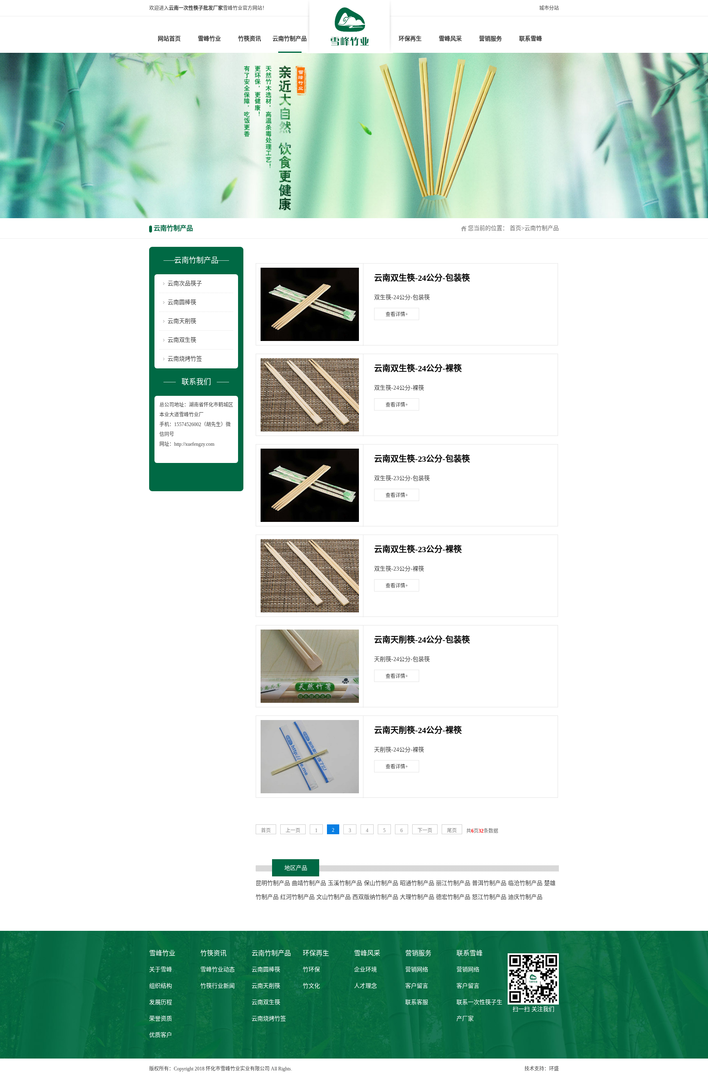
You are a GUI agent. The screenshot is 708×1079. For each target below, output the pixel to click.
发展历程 (160, 1002)
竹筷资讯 (249, 39)
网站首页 (169, 39)
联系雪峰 (530, 39)
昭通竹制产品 (417, 883)
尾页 (452, 830)
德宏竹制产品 (453, 897)
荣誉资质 (160, 1019)
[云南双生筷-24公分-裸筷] (309, 394)
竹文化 (311, 986)
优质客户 (160, 1035)
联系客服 (416, 1002)
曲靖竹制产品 (309, 883)
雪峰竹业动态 (217, 969)
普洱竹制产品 (489, 883)
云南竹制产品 (289, 39)
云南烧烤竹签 (185, 359)
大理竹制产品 (417, 897)
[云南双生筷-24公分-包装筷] (309, 304)
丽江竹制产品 (453, 883)
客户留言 (416, 986)
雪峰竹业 (209, 39)
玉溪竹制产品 (345, 883)
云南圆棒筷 (182, 302)
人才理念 (365, 986)
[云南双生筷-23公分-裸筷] (309, 575)
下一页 (425, 830)
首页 (515, 228)
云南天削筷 (182, 321)
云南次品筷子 (185, 283)
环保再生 (410, 39)
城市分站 (549, 8)
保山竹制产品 (381, 883)
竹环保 (311, 969)
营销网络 (416, 969)
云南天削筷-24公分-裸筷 (418, 730)
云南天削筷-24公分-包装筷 (422, 639)
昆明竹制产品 (273, 883)
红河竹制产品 (297, 897)
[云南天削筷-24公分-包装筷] (309, 666)
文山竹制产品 (333, 897)
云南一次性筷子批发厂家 (196, 8)
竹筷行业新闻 (217, 986)
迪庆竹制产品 (525, 897)
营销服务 (490, 39)
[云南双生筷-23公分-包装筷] (309, 485)
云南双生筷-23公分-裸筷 (418, 549)
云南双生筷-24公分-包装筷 (422, 277)
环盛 (554, 1069)
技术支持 (534, 1069)
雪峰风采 (450, 39)
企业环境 (365, 969)
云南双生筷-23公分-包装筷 (422, 458)
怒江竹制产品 (489, 897)
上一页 (293, 830)
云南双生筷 (182, 340)
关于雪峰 (160, 969)
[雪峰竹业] (349, 26)
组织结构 (160, 986)
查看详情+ (397, 314)
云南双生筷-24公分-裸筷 (418, 368)
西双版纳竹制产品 (375, 897)
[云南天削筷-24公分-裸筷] (309, 756)
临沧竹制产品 (525, 883)
